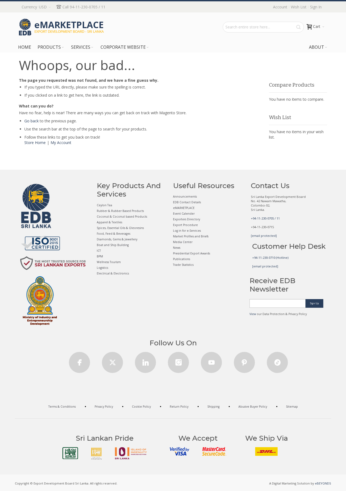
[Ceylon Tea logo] (70, 453)
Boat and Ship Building (113, 245)
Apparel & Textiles (109, 222)
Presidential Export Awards (191, 253)
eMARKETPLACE (184, 208)
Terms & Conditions (62, 406)
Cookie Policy (141, 406)
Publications (181, 259)
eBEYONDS (323, 483)
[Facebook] (79, 360)
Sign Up (314, 303)
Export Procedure (185, 225)
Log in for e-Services (187, 231)
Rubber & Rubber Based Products (120, 211)
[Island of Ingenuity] (131, 453)
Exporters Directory (186, 219)
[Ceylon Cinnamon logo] (96, 453)
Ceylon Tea (104, 205)
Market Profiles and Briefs (190, 236)
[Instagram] (178, 360)
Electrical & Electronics (113, 273)
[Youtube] (211, 360)
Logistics (102, 268)
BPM (100, 256)
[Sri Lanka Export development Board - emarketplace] (61, 27)
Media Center (182, 242)
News (176, 248)
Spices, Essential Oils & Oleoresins (120, 228)
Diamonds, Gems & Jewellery (117, 239)
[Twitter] (112, 360)
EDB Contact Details (187, 202)
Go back (31, 120)
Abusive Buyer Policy (252, 406)
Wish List (299, 6)
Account (280, 6)
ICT (99, 251)
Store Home (35, 142)
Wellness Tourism (109, 262)
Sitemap (292, 406)
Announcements (185, 196)
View (252, 314)
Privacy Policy (104, 406)
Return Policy (179, 406)
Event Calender (184, 213)
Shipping (213, 406)
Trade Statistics (183, 265)
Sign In (316, 6)
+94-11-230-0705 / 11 (265, 218)
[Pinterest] (244, 360)
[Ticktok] (277, 360)
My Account (61, 142)
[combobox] (263, 27)
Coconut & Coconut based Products (122, 216)
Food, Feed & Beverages (113, 233)
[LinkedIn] (145, 360)
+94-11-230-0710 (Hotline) (270, 258)
